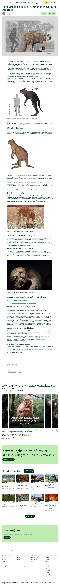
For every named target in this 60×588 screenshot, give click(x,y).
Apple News (48, 576)
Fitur (17, 2)
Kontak (18, 559)
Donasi (46, 2)
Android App (48, 574)
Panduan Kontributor (21, 564)
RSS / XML (48, 570)
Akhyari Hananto (10, 12)
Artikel (33, 2)
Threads (47, 566)
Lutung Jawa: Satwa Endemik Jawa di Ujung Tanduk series (47, 430)
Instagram (48, 559)
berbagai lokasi (29, 195)
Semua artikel (28, 470)
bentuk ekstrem (49, 240)
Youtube (47, 561)
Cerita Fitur (4, 566)
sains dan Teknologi (12, 372)
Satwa (20, 372)
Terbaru (4, 568)
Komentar (44, 13)
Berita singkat (5, 564)
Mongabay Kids (34, 559)
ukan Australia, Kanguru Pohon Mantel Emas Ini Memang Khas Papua (27, 189)
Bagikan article (52, 13)
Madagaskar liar (34, 557)
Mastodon (48, 572)
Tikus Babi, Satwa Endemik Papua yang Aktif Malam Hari (24, 303)
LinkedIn (47, 557)
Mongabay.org (34, 561)
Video (20, 2)
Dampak (18, 568)
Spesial (29, 2)
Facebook (48, 564)
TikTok (47, 568)
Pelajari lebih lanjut (8, 459)
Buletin (6, 537)
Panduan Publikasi (21, 566)
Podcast (24, 2)
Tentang (18, 557)
